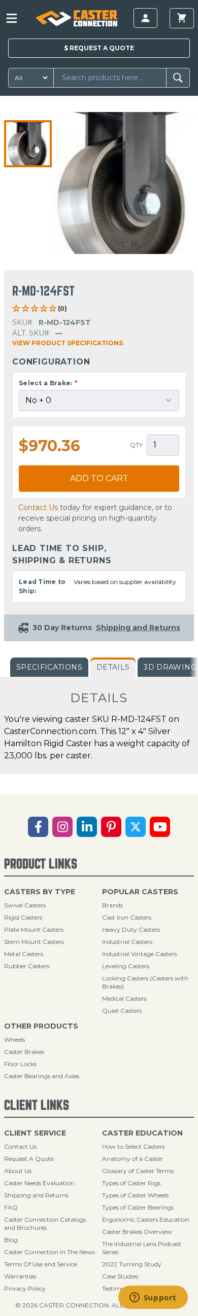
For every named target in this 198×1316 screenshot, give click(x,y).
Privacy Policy (25, 1288)
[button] (28, 144)
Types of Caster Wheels (135, 1195)
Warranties (20, 1276)
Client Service (35, 1133)
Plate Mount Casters (33, 929)
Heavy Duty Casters (131, 929)
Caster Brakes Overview (137, 1231)
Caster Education (142, 1133)
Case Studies (120, 1276)
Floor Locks (20, 1064)
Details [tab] (112, 667)
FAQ (11, 1207)
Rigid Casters (23, 917)
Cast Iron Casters (126, 917)
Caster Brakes (24, 1051)
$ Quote (99, 48)
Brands (112, 905)
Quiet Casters (122, 1010)
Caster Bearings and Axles (41, 1076)
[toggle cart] (182, 18)
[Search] (178, 77)
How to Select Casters (133, 1146)
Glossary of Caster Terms (138, 1171)
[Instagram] (62, 827)
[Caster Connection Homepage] (76, 18)
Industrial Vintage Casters (139, 954)
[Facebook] (38, 827)
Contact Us (38, 507)
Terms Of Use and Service (40, 1264)
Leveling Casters (125, 966)
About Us (17, 1171)
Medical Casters (124, 998)
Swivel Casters (25, 905)
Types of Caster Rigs (131, 1183)
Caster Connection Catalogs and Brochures (45, 1223)
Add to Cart (99, 478)
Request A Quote (29, 1158)
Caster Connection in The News (49, 1252)
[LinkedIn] (87, 827)
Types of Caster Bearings (138, 1207)
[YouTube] (160, 827)
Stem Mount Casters (34, 941)
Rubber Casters (26, 966)
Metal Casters (23, 954)
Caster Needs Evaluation (39, 1183)
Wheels (14, 1039)
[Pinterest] (111, 827)
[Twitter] (135, 827)
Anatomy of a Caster (132, 1158)
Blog (11, 1240)
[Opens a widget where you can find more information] (153, 1298)
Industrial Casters (127, 941)
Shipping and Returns (36, 1195)
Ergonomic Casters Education (145, 1219)
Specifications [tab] (49, 667)
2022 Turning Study (131, 1264)
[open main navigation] (11, 18)
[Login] (145, 18)
